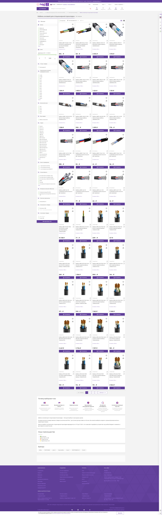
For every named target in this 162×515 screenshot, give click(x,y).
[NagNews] (84, 510)
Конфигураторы (85, 483)
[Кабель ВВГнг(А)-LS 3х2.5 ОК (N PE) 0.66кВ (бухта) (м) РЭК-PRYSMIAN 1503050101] (83, 30)
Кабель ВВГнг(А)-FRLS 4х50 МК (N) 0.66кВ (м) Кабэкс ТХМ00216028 (82, 338)
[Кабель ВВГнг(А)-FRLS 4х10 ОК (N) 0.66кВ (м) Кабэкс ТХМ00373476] (100, 251)
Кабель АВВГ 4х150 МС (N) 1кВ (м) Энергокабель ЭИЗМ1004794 (65, 118)
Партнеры (40, 481)
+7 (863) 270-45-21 (63, 496)
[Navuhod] (78, 510)
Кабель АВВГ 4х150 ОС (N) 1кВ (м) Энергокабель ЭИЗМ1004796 (115, 81)
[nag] (90, 510)
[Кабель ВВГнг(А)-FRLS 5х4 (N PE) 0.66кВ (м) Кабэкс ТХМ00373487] (117, 214)
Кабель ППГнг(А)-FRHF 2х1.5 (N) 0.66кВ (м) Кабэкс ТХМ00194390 (99, 375)
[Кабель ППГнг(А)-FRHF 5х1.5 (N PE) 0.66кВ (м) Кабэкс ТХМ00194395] (117, 324)
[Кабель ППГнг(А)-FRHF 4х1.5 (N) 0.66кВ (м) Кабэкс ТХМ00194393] (66, 361)
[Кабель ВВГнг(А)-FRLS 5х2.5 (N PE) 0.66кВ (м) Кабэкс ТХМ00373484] (66, 251)
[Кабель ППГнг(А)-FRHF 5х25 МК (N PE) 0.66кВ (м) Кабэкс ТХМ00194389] (117, 361)
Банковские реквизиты (43, 479)
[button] (81, 1)
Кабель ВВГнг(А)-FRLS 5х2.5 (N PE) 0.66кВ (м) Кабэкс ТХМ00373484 (64, 265)
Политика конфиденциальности (117, 507)
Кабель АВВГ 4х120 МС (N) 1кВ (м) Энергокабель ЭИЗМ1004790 (99, 118)
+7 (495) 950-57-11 (59, 4)
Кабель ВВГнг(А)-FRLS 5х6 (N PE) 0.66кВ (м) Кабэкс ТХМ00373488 (99, 228)
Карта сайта (63, 481)
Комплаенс (62, 479)
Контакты (40, 477)
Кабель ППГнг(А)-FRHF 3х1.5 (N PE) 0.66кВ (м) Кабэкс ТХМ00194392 (81, 375)
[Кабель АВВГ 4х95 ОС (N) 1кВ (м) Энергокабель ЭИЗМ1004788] (117, 104)
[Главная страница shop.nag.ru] (43, 4)
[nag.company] (72, 510)
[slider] (38, 54)
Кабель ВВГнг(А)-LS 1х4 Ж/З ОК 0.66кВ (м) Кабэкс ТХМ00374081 (82, 228)
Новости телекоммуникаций (88, 472)
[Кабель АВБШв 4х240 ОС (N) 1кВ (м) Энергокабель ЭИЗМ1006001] (100, 30)
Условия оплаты (63, 472)
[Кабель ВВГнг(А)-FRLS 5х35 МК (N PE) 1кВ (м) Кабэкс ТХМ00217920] (117, 288)
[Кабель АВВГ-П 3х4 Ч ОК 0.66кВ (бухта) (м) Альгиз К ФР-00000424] (100, 141)
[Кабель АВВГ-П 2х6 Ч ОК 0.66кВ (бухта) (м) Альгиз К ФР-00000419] (117, 141)
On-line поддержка (64, 470)
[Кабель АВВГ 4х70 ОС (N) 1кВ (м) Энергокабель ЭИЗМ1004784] (66, 141)
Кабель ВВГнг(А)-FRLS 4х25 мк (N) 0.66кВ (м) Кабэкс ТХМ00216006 (99, 338)
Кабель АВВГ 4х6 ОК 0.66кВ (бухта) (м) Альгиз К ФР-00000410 (82, 191)
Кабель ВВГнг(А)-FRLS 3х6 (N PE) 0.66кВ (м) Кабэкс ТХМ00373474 (65, 302)
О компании (40, 470)
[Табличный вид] (124, 20)
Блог (89, 4)
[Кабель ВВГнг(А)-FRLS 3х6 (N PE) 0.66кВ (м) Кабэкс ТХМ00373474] (66, 288)
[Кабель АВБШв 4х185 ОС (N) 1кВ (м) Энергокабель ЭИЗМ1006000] (117, 30)
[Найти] (90, 8)
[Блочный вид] (121, 20)
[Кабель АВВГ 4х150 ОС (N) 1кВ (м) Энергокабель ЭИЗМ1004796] (117, 67)
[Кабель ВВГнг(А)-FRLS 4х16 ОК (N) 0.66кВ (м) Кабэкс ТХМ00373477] (83, 251)
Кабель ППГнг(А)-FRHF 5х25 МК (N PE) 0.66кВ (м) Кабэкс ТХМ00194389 (115, 375)
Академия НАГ (85, 477)
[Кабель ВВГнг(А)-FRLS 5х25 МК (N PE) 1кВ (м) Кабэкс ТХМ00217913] (66, 324)
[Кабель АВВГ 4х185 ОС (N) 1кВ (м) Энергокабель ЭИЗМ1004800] (100, 67)
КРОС (83, 479)
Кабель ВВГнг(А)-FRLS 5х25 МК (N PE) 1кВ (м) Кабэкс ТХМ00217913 (65, 338)
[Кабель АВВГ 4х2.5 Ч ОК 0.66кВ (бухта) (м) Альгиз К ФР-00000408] (117, 177)
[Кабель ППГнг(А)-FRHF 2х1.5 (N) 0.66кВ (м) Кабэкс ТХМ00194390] (100, 361)
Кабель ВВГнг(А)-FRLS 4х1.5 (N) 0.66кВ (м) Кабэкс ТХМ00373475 (116, 265)
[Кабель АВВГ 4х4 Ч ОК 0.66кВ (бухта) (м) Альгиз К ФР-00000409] (100, 177)
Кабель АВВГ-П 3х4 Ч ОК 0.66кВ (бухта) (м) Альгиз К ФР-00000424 (99, 155)
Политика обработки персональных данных (114, 509)
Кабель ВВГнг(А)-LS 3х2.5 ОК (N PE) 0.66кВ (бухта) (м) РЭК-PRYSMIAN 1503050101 (82, 45)
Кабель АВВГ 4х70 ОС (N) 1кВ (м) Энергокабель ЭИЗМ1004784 (65, 155)
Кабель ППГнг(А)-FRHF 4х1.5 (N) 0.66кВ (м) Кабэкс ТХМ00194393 (65, 375)
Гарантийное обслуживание (66, 477)
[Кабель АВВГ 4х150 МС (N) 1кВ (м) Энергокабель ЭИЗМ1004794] (66, 104)
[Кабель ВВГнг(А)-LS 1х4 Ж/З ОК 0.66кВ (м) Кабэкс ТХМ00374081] (83, 214)
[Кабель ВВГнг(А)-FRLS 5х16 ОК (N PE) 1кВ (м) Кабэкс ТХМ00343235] (100, 288)
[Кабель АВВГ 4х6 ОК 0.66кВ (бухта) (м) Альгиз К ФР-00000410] (83, 177)
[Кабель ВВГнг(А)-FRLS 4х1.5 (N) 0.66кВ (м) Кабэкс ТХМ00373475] (117, 251)
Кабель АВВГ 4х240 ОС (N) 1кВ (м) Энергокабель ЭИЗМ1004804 (82, 81)
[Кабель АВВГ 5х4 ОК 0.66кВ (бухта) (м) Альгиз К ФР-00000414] (66, 177)
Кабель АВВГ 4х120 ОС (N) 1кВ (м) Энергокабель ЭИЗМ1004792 (82, 118)
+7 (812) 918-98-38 (107, 496)
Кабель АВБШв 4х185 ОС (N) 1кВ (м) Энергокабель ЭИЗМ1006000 (115, 44)
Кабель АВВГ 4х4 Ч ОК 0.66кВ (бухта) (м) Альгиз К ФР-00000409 (99, 191)
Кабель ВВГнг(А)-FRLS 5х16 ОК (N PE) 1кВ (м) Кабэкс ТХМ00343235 (99, 302)
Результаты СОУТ (42, 485)
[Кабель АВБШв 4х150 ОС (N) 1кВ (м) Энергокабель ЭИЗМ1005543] (66, 67)
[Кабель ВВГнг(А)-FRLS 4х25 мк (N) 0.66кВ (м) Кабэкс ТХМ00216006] (100, 324)
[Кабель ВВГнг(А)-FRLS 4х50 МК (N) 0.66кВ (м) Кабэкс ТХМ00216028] (83, 324)
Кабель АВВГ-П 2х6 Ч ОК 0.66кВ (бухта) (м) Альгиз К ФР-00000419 (116, 155)
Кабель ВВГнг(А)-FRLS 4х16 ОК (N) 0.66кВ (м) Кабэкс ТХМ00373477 (82, 265)
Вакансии (40, 475)
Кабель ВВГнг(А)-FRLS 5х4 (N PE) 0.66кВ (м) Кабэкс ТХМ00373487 (115, 228)
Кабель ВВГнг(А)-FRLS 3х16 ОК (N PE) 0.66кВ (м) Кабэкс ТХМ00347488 (82, 302)
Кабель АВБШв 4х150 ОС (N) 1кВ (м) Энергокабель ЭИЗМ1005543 (65, 81)
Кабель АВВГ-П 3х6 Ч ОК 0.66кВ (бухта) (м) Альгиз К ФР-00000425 (82, 155)
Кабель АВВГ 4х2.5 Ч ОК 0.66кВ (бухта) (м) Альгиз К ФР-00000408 (116, 191)
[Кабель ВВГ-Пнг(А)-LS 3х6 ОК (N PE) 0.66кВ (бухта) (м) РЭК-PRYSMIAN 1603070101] (66, 30)
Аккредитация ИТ (42, 487)
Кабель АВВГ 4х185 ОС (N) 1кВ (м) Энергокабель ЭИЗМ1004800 (99, 81)
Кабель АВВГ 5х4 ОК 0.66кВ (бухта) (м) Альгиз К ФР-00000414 (65, 191)
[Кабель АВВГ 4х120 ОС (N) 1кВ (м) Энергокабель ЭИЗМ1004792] (83, 104)
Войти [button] (116, 9)
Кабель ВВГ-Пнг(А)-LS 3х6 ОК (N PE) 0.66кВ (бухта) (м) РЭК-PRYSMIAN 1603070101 (65, 45)
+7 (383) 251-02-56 (85, 496)
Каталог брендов (42, 483)
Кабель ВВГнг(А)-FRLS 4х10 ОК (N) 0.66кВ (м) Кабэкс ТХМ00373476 (99, 265)
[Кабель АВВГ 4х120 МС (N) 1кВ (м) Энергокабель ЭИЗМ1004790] (100, 104)
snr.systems (84, 481)
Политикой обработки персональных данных (61, 513)
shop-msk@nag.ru (71, 4)
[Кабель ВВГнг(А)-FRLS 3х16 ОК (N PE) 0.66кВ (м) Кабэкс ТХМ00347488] (83, 288)
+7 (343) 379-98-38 (41, 496)
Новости (40, 472)
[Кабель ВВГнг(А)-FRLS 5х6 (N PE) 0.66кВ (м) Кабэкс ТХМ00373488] (100, 214)
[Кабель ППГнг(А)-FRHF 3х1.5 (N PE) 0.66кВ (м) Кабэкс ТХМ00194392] (83, 361)
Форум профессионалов (87, 475)
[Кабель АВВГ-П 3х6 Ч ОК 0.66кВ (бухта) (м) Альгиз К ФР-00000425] (83, 141)
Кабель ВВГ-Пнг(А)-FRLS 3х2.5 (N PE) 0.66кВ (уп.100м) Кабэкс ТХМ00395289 (65, 229)
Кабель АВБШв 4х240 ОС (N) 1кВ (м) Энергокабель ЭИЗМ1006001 (99, 44)
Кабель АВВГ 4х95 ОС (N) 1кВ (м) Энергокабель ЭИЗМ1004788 (115, 118)
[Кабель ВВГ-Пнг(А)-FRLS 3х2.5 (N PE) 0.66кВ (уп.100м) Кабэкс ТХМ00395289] (66, 214)
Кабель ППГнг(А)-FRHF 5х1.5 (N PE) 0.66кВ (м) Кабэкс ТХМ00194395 (115, 338)
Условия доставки (64, 475)
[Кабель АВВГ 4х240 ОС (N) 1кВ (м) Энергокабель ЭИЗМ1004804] (83, 67)
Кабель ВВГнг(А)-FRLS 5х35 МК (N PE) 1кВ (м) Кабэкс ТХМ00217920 (116, 302)
